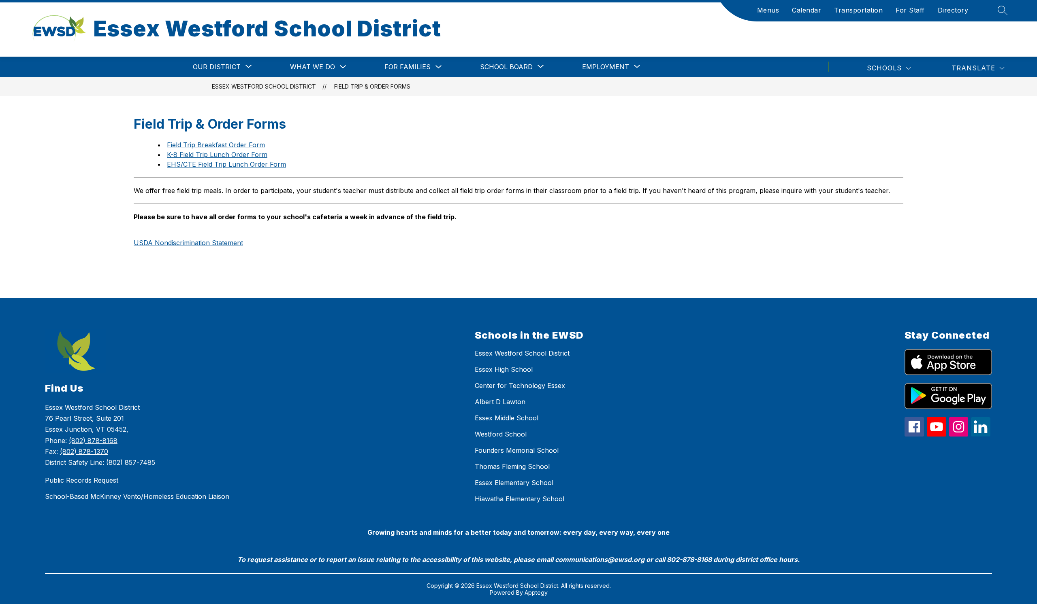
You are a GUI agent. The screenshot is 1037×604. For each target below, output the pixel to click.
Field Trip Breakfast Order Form (216, 145)
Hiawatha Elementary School (519, 499)
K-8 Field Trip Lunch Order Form (217, 154)
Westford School (501, 434)
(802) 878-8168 (93, 441)
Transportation (858, 10)
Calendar (806, 10)
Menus (768, 10)
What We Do (312, 67)
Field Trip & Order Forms (372, 86)
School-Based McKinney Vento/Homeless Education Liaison (137, 496)
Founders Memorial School (517, 450)
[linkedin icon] (980, 434)
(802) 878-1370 (84, 451)
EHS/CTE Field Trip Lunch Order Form (226, 164)
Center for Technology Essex (520, 385)
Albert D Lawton (500, 402)
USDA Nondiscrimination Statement (188, 243)
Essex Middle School (506, 418)
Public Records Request (81, 480)
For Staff (910, 10)
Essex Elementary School (514, 483)
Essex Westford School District (264, 86)
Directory (953, 10)
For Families (407, 67)
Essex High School (504, 369)
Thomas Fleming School (512, 466)
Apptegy (536, 592)
